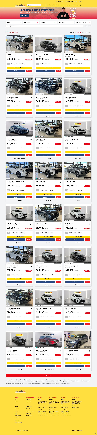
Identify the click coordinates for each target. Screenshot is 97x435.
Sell (54, 5)
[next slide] (32, 44)
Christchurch (75, 397)
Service (58, 5)
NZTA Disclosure (18, 422)
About (73, 5)
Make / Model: (27, 22)
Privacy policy (18, 415)
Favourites (17, 411)
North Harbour (52, 397)
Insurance (68, 5)
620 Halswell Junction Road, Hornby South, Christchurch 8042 (76, 402)
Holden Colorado (29, 404)
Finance (51, 5)
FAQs (16, 413)
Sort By (79, 32)
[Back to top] (95, 433)
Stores (77, 5)
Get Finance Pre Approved (19, 67)
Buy (15, 399)
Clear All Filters (88, 26)
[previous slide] (6, 44)
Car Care (63, 5)
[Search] (28, 5)
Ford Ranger (28, 399)
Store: (8, 22)
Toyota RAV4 (28, 401)
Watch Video (29, 51)
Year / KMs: (61, 22)
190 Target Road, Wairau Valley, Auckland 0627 (54, 402)
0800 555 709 (65, 407)
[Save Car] (31, 55)
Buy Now (28, 70)
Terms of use (17, 417)
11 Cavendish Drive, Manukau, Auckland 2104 (42, 402)
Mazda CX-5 (29, 415)
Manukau (40, 397)
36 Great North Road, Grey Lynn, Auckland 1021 (65, 402)
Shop (47, 5)
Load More (48, 375)
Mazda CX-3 (28, 406)
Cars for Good (18, 420)
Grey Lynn (63, 397)
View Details (16, 70)
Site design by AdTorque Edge (76, 430)
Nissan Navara (29, 408)
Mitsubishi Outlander (30, 411)
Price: (43, 22)
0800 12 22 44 (69, 1)
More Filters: (78, 22)
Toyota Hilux (28, 413)
